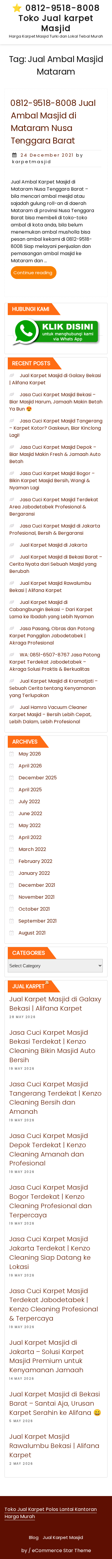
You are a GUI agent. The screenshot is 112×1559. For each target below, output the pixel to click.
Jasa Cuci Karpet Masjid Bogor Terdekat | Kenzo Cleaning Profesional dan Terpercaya (50, 1201)
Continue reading (34, 274)
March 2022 (32, 849)
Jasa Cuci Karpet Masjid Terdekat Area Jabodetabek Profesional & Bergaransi (53, 506)
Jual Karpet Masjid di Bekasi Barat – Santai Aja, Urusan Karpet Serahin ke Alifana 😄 (55, 1403)
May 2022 (30, 825)
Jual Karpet (28, 986)
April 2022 (30, 837)
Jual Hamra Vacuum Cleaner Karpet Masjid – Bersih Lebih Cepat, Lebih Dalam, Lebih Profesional (50, 714)
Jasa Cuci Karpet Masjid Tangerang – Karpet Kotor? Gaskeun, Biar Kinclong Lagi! (55, 428)
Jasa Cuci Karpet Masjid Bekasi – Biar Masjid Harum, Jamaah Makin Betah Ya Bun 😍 (55, 401)
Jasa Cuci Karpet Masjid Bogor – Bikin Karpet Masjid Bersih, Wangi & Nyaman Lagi (52, 480)
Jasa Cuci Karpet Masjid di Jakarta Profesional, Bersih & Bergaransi (54, 529)
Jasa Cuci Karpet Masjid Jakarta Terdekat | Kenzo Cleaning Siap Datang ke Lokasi (50, 1252)
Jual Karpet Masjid (63, 1537)
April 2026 (30, 765)
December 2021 (37, 885)
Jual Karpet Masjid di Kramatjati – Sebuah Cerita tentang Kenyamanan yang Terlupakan (53, 688)
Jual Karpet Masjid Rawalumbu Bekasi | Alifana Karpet (50, 587)
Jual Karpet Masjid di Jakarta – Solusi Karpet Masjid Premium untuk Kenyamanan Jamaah (46, 1356)
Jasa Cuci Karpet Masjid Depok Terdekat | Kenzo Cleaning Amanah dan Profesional (48, 1149)
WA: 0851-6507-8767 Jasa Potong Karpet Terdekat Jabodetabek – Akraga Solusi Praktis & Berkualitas (54, 662)
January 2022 (34, 873)
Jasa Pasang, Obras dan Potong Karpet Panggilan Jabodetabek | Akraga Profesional (51, 635)
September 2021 (38, 920)
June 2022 (30, 813)
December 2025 (38, 777)
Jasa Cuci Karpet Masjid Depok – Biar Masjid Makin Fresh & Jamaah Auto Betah (55, 454)
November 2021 (37, 897)
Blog (34, 1537)
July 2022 (29, 801)
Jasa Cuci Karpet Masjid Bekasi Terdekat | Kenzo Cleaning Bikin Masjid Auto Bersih (52, 1046)
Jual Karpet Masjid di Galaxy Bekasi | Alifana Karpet (55, 1003)
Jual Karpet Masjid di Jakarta (53, 545)
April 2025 (30, 789)
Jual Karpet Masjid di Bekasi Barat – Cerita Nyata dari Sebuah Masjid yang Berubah (55, 564)
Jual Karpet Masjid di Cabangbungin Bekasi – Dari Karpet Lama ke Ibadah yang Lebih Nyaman (51, 609)
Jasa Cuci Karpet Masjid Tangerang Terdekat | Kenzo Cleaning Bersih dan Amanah (55, 1098)
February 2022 (35, 861)
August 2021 (32, 932)
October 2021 (34, 909)
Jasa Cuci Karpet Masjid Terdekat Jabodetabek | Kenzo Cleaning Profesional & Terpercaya (53, 1304)
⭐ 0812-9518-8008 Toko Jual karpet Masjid (56, 18)
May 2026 (30, 753)
